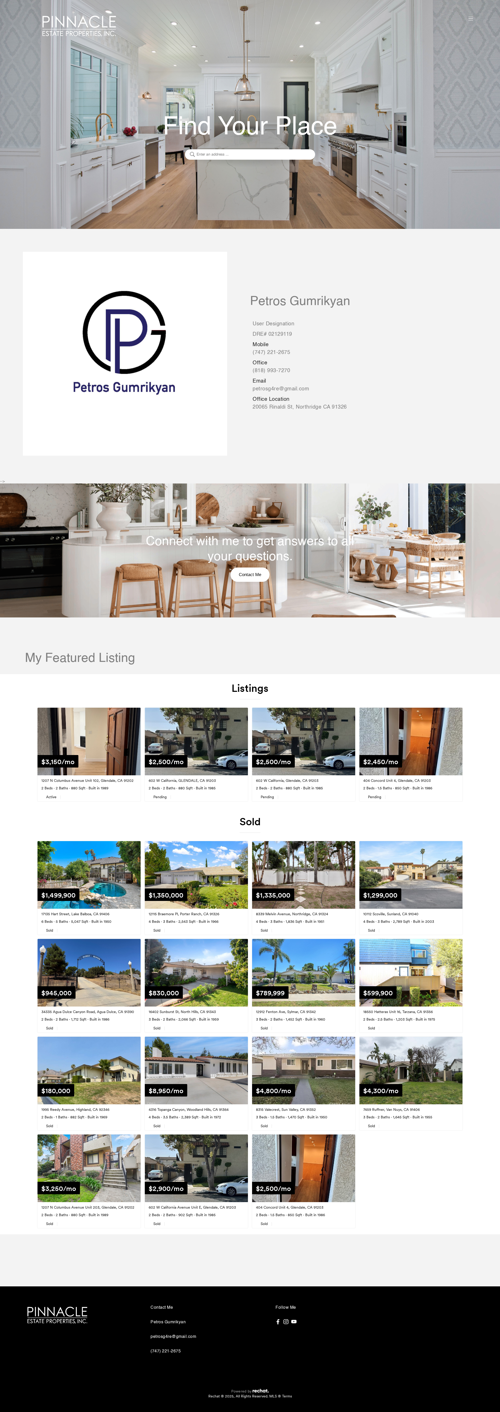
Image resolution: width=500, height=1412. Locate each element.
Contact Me (250, 574)
